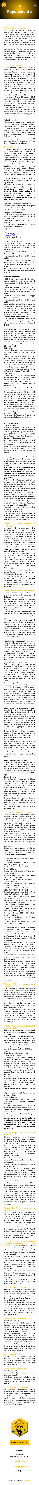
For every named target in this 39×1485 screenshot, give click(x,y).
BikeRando (27, 1481)
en (20, 6)
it (19, 4)
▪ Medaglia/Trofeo (10, 235)
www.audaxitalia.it (19, 1462)
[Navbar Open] (35, 5)
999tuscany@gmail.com (19, 1467)
